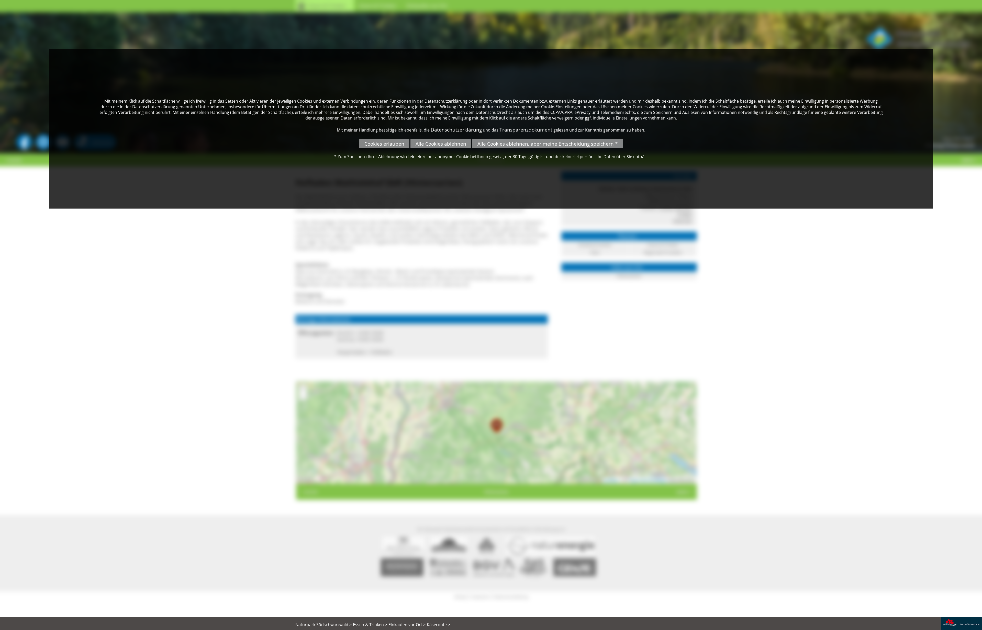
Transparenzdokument (525, 129)
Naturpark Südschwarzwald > (323, 624)
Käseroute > (438, 624)
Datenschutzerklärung (456, 129)
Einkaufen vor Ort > (407, 624)
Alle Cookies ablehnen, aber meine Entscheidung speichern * (547, 143)
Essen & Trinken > (370, 624)
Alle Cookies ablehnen (441, 143)
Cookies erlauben (384, 143)
